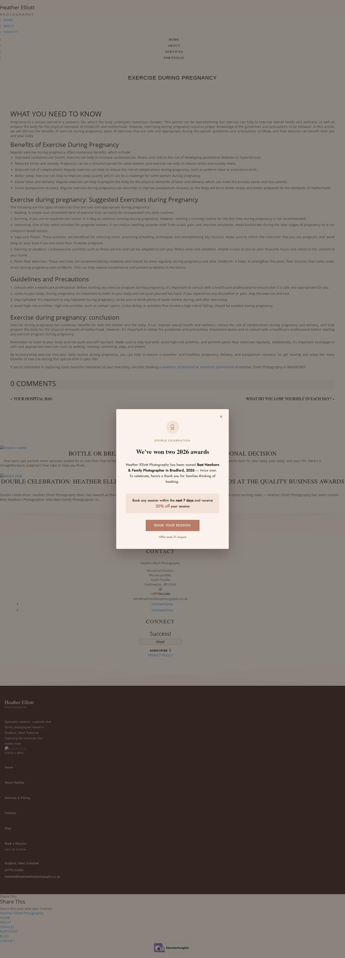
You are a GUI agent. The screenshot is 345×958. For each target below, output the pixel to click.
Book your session (172, 525)
